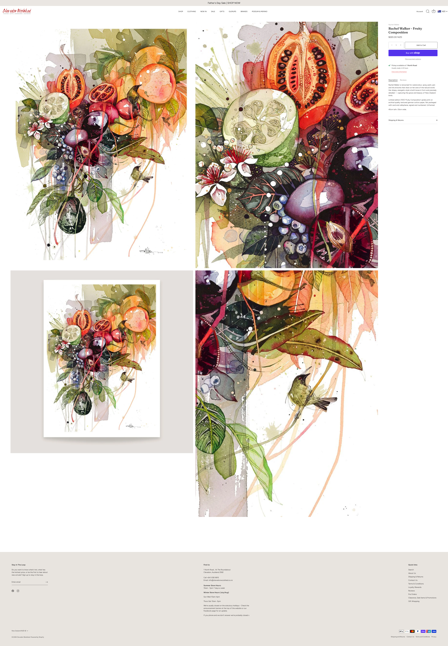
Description (393, 80)
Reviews (403, 80)
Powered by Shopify (37, 637)
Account (419, 11)
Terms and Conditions (423, 637)
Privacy (433, 637)
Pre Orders (412, 594)
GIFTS (222, 11)
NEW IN (203, 11)
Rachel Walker (393, 25)
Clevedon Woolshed (23, 637)
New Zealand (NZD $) (19, 631)
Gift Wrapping (413, 601)
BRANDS (244, 11)
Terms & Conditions (416, 584)
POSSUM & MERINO (259, 11)
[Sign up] (47, 582)
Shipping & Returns (396, 120)
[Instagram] (18, 591)
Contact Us (412, 580)
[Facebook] (13, 591)
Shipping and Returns (398, 637)
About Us (412, 573)
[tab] (394, 80)
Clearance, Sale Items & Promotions (422, 598)
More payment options (413, 59)
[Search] (427, 11)
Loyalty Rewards (414, 587)
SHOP (180, 11)
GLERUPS (232, 11)
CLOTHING (191, 11)
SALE (213, 11)
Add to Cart (421, 45)
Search (411, 570)
